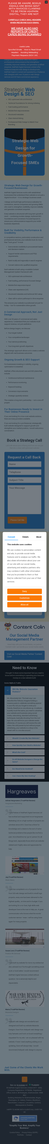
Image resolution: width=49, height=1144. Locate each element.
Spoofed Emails (15, 49)
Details (25, 537)
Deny (24, 591)
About (38, 537)
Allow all (24, 604)
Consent (11, 537)
